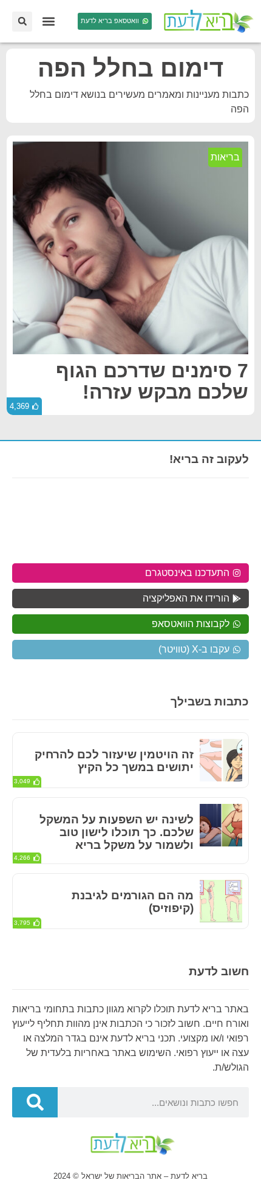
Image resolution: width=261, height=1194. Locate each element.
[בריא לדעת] (206, 21)
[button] (48, 22)
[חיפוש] (35, 1102)
